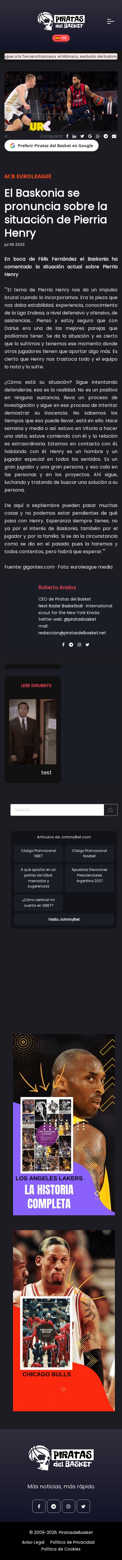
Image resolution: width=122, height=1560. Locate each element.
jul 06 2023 (14, 244)
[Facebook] (67, 136)
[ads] (64, 1125)
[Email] (114, 136)
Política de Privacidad (72, 1542)
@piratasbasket (80, 619)
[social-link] (39, 1506)
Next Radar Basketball (60, 606)
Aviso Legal (33, 1542)
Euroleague (34, 176)
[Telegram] (106, 136)
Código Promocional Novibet (89, 853)
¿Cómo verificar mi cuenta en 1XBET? (38, 903)
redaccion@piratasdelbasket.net (72, 633)
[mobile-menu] (114, 21)
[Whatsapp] (97, 136)
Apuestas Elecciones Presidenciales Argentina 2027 (89, 875)
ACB (9, 176)
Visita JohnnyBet (64, 919)
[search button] (111, 810)
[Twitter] (82, 136)
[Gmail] (90, 136)
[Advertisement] (60, 975)
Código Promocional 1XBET (38, 853)
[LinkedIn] (74, 136)
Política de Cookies (61, 1549)
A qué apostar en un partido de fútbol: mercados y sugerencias (38, 878)
